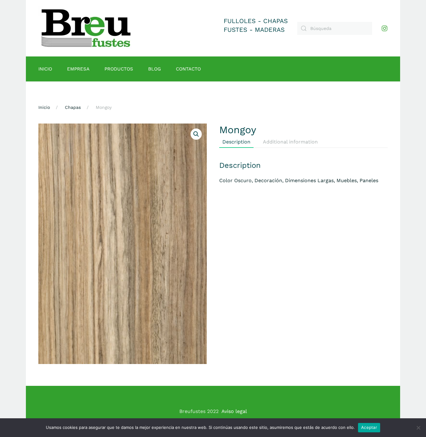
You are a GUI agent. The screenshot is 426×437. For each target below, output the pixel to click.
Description (236, 142)
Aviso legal (234, 411)
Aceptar (369, 427)
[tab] (233, 142)
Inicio (45, 69)
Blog (154, 69)
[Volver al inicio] (86, 28)
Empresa (78, 69)
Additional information (290, 142)
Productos (118, 69)
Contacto (188, 69)
